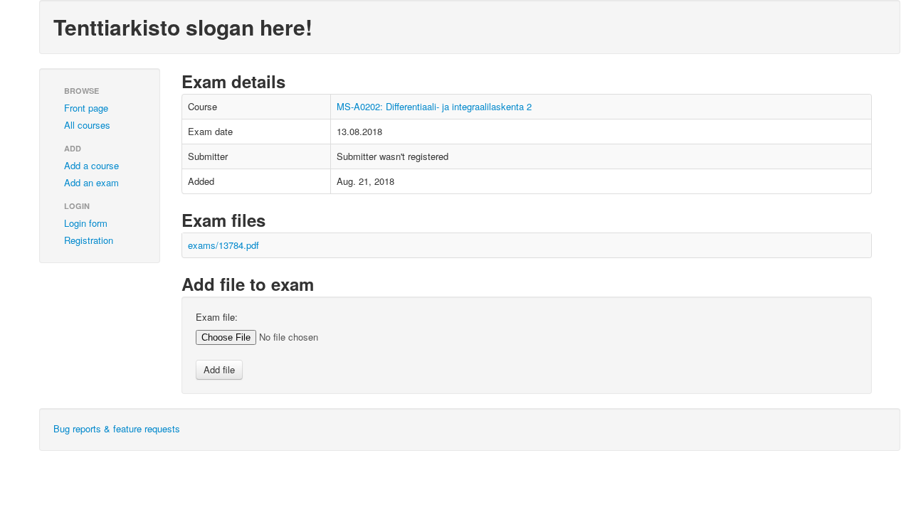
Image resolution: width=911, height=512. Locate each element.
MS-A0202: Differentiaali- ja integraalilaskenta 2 (434, 106)
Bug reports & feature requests (116, 428)
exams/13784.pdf (223, 245)
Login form (85, 223)
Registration (88, 240)
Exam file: (217, 317)
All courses (87, 125)
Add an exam (91, 182)
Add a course (91, 165)
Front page (86, 107)
